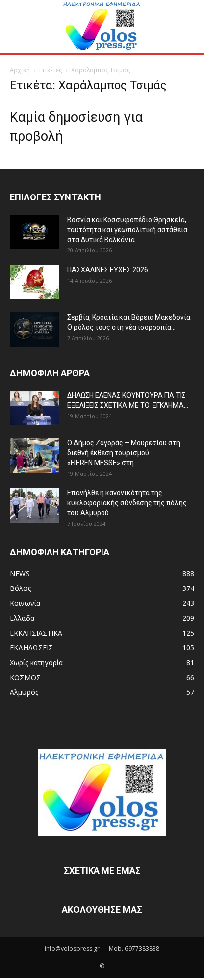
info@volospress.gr (72, 948)
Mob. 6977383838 (134, 948)
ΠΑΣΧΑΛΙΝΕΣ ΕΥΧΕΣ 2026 (107, 270)
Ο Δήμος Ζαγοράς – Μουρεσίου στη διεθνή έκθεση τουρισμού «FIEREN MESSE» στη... (123, 453)
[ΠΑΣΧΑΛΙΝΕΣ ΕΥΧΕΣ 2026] (34, 282)
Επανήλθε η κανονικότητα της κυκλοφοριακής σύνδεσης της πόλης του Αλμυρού (127, 503)
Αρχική (20, 70)
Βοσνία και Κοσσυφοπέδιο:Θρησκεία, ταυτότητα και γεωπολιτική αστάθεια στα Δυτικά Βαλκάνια (127, 230)
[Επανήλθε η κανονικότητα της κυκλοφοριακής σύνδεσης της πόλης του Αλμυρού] (34, 505)
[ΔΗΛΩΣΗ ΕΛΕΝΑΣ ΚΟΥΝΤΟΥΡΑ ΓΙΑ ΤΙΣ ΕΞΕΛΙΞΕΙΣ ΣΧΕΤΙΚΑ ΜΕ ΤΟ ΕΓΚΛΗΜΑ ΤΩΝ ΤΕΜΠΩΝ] (34, 408)
